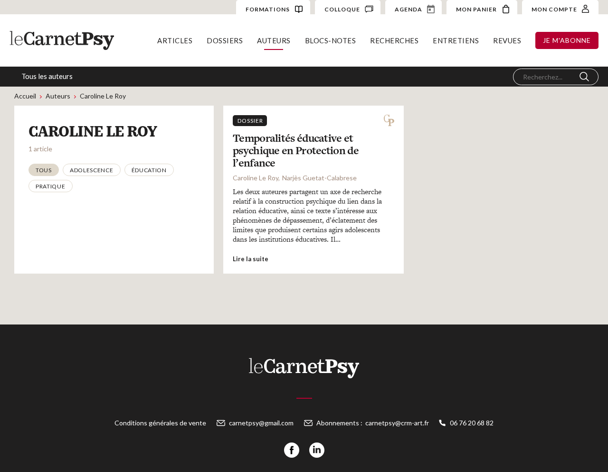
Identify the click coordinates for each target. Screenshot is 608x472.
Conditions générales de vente (160, 423)
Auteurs (274, 40)
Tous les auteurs (47, 76)
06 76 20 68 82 (472, 423)
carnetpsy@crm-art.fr (397, 423)
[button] (43, 170)
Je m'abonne (567, 40)
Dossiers (225, 40)
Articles (174, 40)
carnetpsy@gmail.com (261, 423)
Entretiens (456, 40)
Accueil (25, 96)
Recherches (394, 40)
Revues (507, 40)
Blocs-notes (330, 40)
